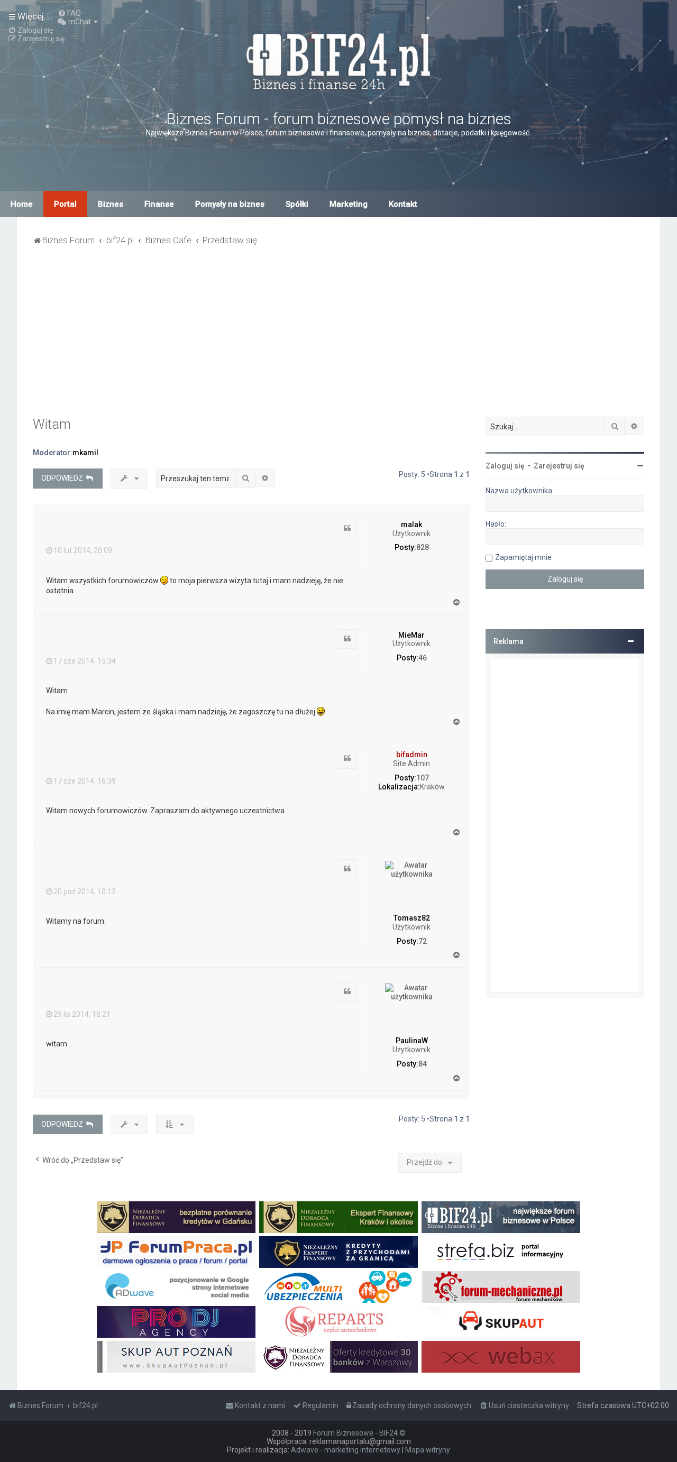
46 (422, 658)
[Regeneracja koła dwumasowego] (338, 1321)
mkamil (85, 452)
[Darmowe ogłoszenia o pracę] (176, 1252)
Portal (65, 204)
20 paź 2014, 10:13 (84, 891)
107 (422, 778)
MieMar (411, 635)
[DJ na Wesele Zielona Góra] (176, 1321)
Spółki (297, 204)
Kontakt (403, 204)
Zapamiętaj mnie (523, 557)
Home (22, 204)
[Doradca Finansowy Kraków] (338, 1217)
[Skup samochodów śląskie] (500, 1321)
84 (422, 1064)
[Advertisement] (338, 337)
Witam (52, 424)
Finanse (159, 204)
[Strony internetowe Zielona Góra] (176, 1287)
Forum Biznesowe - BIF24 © (359, 1433)
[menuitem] (69, 13)
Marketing (349, 204)
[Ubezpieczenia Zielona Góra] (338, 1287)
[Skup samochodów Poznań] (176, 1356)
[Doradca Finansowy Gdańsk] (176, 1217)
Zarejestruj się (559, 466)
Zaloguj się (505, 466)
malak (411, 524)
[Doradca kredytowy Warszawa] (338, 1356)
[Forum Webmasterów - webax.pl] (500, 1356)
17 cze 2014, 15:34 (84, 661)
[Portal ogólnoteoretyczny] (500, 1252)
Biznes (110, 204)
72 (422, 941)
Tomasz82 (412, 918)
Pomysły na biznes (229, 204)
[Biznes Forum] (338, 60)
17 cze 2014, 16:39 (84, 781)
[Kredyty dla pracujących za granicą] (338, 1252)
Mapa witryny (427, 1450)
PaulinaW (412, 1040)
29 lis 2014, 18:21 (82, 1014)
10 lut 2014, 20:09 (82, 550)
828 (422, 547)
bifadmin (411, 754)
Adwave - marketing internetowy (345, 1450)
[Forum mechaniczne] (500, 1287)
